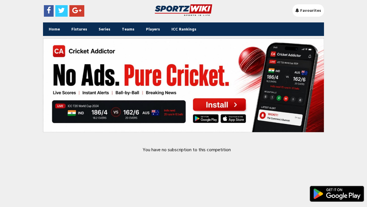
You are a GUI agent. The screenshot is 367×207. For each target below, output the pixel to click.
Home (54, 29)
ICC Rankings (183, 29)
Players (153, 29)
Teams (128, 29)
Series (104, 29)
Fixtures (79, 29)
